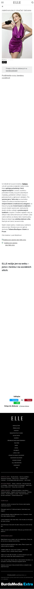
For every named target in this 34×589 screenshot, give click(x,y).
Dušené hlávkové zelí (17, 495)
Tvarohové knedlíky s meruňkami (20, 490)
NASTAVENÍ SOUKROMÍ (16, 457)
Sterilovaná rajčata (5, 492)
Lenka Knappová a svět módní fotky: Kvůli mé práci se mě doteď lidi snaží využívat (16, 520)
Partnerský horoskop (6, 478)
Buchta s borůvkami (6, 495)
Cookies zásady (16, 460)
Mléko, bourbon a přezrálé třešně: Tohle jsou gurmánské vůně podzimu (16, 530)
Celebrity (16, 450)
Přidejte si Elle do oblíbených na (16, 70)
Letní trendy (27, 480)
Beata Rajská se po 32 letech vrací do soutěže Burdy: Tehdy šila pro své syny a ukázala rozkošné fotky (16, 540)
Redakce (4, 59)
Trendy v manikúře (16, 483)
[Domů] (17, 418)
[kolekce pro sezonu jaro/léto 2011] (14, 240)
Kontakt (16, 430)
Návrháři (14, 6)
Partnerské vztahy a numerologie (16, 485)
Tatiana (25, 184)
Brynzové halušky (23, 493)
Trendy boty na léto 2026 (18, 487)
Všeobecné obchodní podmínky (16, 440)
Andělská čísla (23, 478)
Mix (17, 467)
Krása (16, 448)
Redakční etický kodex (16, 433)
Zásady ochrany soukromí (16, 455)
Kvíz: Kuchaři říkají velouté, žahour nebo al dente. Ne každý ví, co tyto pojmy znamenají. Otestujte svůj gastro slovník (17, 560)
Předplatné (16, 428)
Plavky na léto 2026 (6, 487)
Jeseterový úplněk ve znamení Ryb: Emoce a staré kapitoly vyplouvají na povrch (15, 505)
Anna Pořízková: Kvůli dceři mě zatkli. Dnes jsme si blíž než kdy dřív (16, 525)
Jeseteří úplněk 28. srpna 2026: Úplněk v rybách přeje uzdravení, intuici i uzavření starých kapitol (14, 550)
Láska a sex (16, 452)
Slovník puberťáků (24, 477)
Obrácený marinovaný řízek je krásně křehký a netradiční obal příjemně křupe (16, 565)
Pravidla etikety (14, 477)
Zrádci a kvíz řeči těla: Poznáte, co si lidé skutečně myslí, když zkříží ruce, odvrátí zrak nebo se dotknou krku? (16, 555)
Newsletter (16, 425)
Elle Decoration (16, 462)
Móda (7, 6)
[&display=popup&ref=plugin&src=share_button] (3, 62)
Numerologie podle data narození (15, 480)
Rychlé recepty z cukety (12, 493)
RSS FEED (16, 443)
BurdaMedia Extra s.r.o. (20, 575)
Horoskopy (17, 465)
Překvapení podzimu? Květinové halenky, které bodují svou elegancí (15, 510)
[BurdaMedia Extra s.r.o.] (17, 584)
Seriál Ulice (28, 485)
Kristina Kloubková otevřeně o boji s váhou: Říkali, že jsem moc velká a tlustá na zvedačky (16, 545)
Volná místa (16, 435)
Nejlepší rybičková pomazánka (18, 492)
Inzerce (16, 438)
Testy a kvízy (15, 478)
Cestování (3, 480)
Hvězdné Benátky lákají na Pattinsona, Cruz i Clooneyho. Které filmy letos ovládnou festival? (16, 515)
